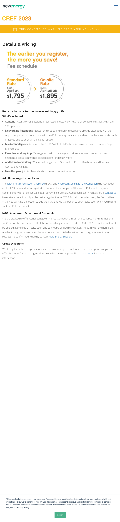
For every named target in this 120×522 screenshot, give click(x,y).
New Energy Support (60, 236)
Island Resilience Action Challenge (26, 183)
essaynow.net (67, 121)
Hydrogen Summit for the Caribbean (78, 183)
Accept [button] (60, 514)
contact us (110, 192)
